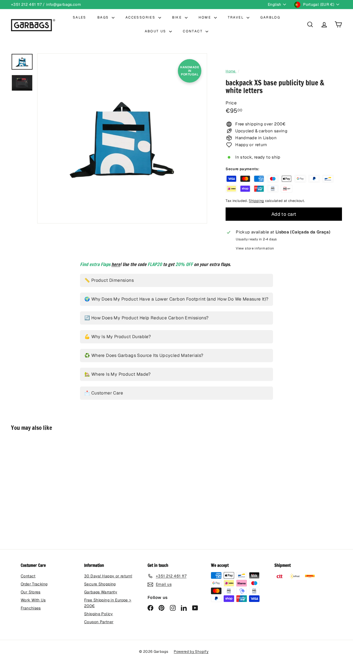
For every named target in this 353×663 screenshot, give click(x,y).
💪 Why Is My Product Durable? (117, 337)
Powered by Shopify (191, 651)
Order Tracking (34, 584)
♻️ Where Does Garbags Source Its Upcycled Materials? (143, 355)
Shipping (256, 200)
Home (231, 71)
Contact (28, 575)
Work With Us (33, 600)
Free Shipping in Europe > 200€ (107, 603)
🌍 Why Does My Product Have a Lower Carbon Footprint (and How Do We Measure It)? (176, 299)
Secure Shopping (100, 584)
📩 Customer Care (103, 393)
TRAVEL (236, 17)
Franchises (31, 608)
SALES (79, 17)
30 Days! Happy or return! (108, 575)
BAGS (103, 17)
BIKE (177, 17)
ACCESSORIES (141, 17)
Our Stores (31, 592)
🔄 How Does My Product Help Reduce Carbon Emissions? (146, 318)
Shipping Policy (98, 613)
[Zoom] (122, 138)
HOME (206, 17)
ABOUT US (156, 31)
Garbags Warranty (100, 592)
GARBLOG (270, 17)
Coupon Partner (98, 621)
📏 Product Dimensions (109, 280)
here (115, 264)
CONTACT (193, 31)
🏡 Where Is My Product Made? (117, 374)
